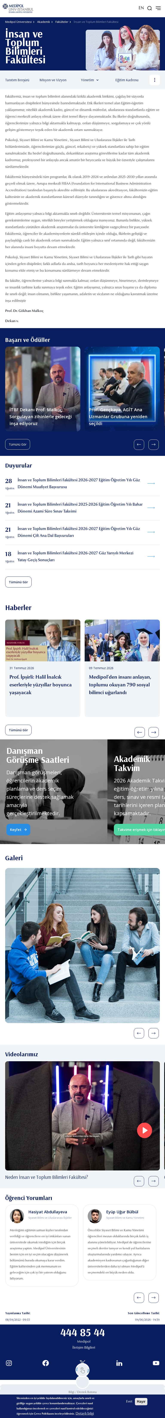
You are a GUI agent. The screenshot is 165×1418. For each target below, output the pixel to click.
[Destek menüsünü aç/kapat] (83, 1370)
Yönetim (87, 79)
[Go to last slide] (139, 444)
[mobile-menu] (158, 8)
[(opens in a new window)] (9, 1363)
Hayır (141, 1401)
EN (141, 8)
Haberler (18, 607)
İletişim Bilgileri (83, 1347)
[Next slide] (153, 444)
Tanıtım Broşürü (17, 79)
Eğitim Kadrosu (126, 79)
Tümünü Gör (17, 444)
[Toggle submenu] (103, 79)
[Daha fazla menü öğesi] (155, 80)
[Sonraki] (153, 732)
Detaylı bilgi (85, 1413)
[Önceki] (139, 732)
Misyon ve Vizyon (53, 79)
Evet (129, 1401)
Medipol (83, 1341)
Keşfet (15, 829)
